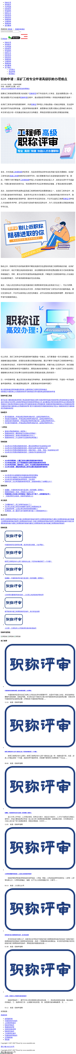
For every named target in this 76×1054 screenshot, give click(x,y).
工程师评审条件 (10, 1023)
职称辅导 (8, 9)
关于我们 (8, 67)
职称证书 (66, 199)
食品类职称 (13, 389)
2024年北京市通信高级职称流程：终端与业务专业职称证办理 (26, 448)
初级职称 (8, 19)
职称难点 (44, 389)
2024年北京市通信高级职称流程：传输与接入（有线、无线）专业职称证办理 (32, 450)
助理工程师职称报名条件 (59, 521)
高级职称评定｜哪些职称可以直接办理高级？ (20, 433)
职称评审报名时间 (23, 402)
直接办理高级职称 (39, 404)
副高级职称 (9, 1019)
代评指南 (8, 7)
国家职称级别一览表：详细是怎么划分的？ (20, 492)
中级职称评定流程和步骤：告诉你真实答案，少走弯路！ (18, 690)
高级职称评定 (8, 408)
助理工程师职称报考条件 (44, 519)
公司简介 (12, 69)
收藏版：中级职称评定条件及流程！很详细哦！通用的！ (24, 490)
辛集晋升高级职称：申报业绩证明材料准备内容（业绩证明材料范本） (29, 419)
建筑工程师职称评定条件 (38, 523)
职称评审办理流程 (58, 400)
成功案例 (8, 25)
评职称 (10, 29)
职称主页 (8, 2)
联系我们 (12, 74)
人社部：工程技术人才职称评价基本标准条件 (16, 996)
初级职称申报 (50, 391)
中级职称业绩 (41, 391)
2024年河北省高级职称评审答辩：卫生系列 (20, 479)
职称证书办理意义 (10, 402)
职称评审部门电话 (19, 400)
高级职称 (8, 23)
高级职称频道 (20, 29)
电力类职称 (5, 389)
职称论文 (8, 13)
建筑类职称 (21, 389)
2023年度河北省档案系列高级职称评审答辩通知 (21, 475)
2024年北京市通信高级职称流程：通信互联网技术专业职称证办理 (28, 446)
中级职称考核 (5, 406)
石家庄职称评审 (10, 1029)
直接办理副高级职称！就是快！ (16, 431)
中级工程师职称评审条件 (41, 521)
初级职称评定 (63, 406)
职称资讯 (8, 15)
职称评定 (32, 94)
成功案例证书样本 (49, 402)
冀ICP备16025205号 (7, 1046)
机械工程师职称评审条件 (56, 523)
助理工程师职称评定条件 (23, 521)
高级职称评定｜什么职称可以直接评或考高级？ (21, 437)
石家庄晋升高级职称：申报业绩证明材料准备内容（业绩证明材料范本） (30, 421)
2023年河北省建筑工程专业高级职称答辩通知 (20, 477)
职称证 (33, 104)
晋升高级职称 (44, 406)
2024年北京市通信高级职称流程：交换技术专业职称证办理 (25, 452)
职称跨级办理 (31, 391)
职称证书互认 (53, 406)
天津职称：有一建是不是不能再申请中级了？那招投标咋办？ (26, 511)
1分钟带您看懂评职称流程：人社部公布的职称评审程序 (18, 873)
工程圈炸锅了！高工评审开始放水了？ (18, 504)
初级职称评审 (69, 404)
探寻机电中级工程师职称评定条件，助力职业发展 (17, 934)
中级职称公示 (12, 391)
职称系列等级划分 (14, 404)
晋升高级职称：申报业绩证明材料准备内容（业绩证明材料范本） (28, 416)
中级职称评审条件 (11, 1035)
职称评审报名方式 (36, 402)
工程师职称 (17, 172)
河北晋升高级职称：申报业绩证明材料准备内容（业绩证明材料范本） (29, 423)
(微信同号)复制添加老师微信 (15, 88)
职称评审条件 (9, 1025)
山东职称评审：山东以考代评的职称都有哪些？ (21, 509)
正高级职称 (9, 1037)
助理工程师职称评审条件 (9, 519)
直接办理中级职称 (26, 404)
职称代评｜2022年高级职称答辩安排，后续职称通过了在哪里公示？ (28, 481)
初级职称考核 (50, 404)
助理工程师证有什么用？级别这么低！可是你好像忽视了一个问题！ (21, 751)
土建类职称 (29, 389)
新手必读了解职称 (7, 400)
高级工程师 (14, 176)
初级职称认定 (60, 404)
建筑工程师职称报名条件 (62, 519)
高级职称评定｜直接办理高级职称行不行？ (20, 435)
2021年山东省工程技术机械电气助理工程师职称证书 (23, 506)
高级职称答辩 (21, 391)
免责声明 (12, 71)
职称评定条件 (9, 1031)
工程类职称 (24, 180)
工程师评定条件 (10, 1033)
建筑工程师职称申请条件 (21, 523)
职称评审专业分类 (61, 402)
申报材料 (8, 11)
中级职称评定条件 (11, 1021)
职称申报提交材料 (32, 400)
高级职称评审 (24, 406)
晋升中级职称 (34, 406)
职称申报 (24, 97)
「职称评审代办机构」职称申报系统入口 (19, 496)
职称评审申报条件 (45, 400)
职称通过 (4, 391)
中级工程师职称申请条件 (27, 519)
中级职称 (8, 21)
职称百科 (8, 17)
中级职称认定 (15, 406)
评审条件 (8, 4)
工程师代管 (37, 389)
